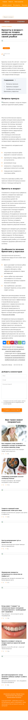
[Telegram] (23, 342)
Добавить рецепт (7, 5)
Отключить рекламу (9, 694)
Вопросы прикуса (12, 84)
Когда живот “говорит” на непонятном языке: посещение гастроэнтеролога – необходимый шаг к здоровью (14, 608)
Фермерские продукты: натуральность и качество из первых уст (12, 574)
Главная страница (7, 26)
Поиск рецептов (19, 1)
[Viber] (16, 342)
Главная (5, 1)
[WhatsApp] (19, 342)
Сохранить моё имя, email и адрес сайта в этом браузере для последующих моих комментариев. (14, 402)
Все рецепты (16, 5)
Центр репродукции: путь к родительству (11, 541)
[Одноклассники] (8, 342)
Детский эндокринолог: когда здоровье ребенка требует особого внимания (14, 676)
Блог (13, 695)
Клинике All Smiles (9, 314)
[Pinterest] (12, 342)
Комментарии (11, 697)
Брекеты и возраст (12, 86)
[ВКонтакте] (4, 342)
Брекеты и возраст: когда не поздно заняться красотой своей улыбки (13, 349)
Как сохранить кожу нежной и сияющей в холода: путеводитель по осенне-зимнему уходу (14, 445)
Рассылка (24, 5)
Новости (10, 1)
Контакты (18, 697)
